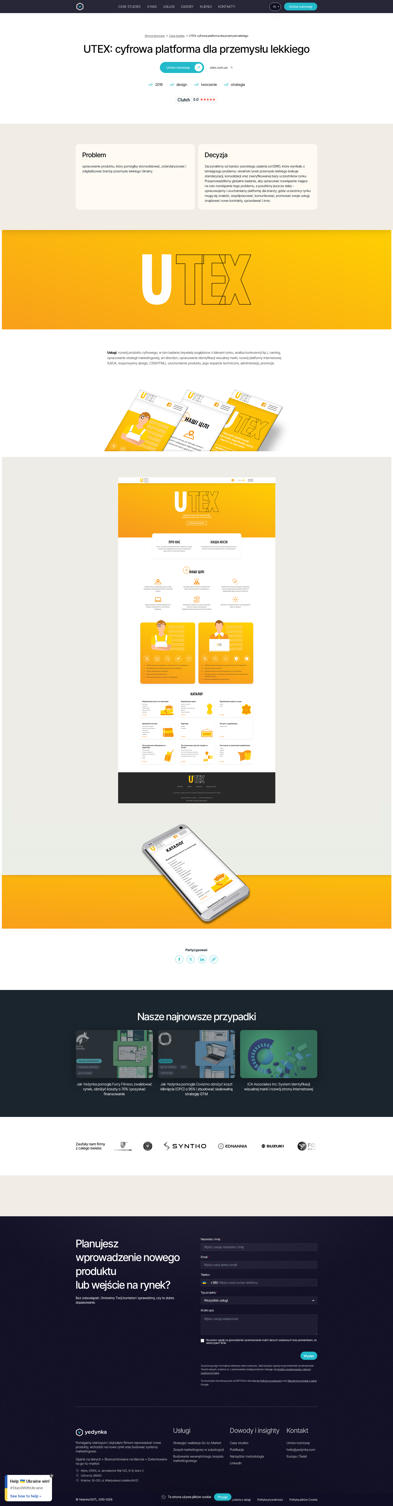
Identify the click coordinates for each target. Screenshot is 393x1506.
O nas (152, 6)
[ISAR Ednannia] (131, 1146)
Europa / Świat (297, 1456)
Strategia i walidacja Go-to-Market (197, 1443)
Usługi (168, 6)
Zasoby (187, 6)
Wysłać (309, 1356)
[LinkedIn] (202, 959)
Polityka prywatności (270, 1380)
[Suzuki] (171, 1146)
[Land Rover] (309, 1146)
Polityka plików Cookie (303, 1499)
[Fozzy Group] (210, 1146)
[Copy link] (214, 959)
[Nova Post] (276, 1146)
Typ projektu (209, 1292)
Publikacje (237, 1450)
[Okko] (244, 1146)
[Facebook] (179, 959)
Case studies (129, 6)
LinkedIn (236, 1463)
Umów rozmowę (300, 6)
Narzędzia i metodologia (247, 1456)
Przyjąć (223, 1497)
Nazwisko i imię (211, 1239)
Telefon (205, 1274)
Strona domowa (155, 35)
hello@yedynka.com (301, 1450)
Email (205, 1257)
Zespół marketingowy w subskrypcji (198, 1450)
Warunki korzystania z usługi (302, 1380)
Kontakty (226, 6)
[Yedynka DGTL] (80, 6)
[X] (191, 959)
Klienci (206, 6)
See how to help (24, 1496)
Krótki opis (207, 1310)
